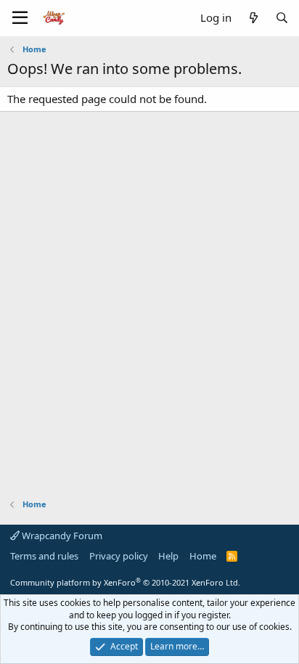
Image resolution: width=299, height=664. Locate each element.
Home (202, 555)
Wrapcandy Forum (61, 535)
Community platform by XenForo (125, 582)
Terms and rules (44, 555)
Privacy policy (118, 555)
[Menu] (20, 18)
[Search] (282, 17)
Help (168, 555)
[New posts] (253, 17)
